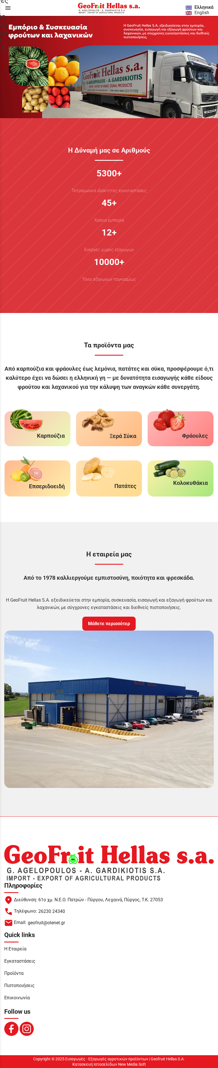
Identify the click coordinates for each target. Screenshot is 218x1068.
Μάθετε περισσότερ (109, 623)
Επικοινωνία (17, 997)
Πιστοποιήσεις (19, 985)
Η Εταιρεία (15, 949)
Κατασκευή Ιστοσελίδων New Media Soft (109, 1064)
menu (8, 8)
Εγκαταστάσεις (19, 961)
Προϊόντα (14, 973)
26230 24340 (51, 911)
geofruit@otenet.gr (46, 922)
